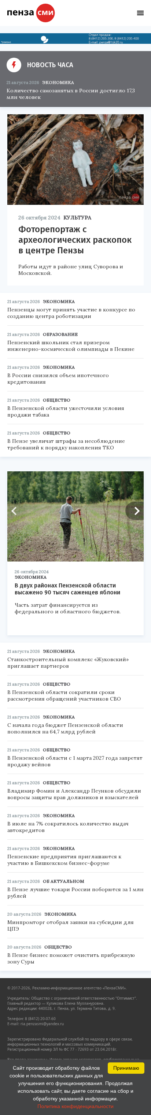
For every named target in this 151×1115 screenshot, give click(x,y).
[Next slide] (134, 511)
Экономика (58, 82)
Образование (60, 334)
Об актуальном (63, 881)
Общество (56, 400)
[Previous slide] (16, 511)
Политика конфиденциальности (75, 1106)
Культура (77, 218)
